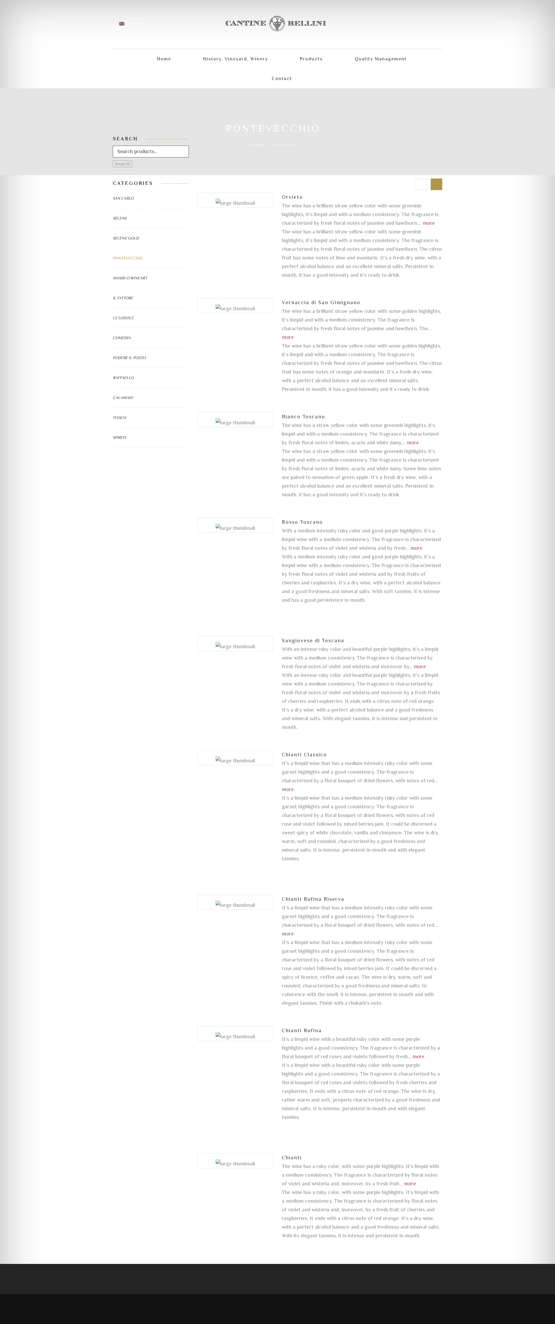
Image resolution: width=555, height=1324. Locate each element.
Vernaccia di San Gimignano (321, 302)
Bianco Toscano (303, 416)
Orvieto (292, 197)
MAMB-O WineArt (130, 278)
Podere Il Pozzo (129, 357)
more (429, 223)
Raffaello (123, 377)
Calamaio (123, 397)
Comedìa (122, 337)
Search (122, 164)
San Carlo (123, 198)
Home (257, 145)
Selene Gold (126, 238)
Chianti (292, 1157)
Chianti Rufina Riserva (313, 899)
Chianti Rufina (302, 1030)
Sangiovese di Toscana (313, 640)
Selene (120, 218)
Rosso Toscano (302, 522)
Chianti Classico (304, 754)
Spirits (119, 437)
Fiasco (119, 417)
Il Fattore (123, 298)
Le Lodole (123, 317)
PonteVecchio (128, 258)
